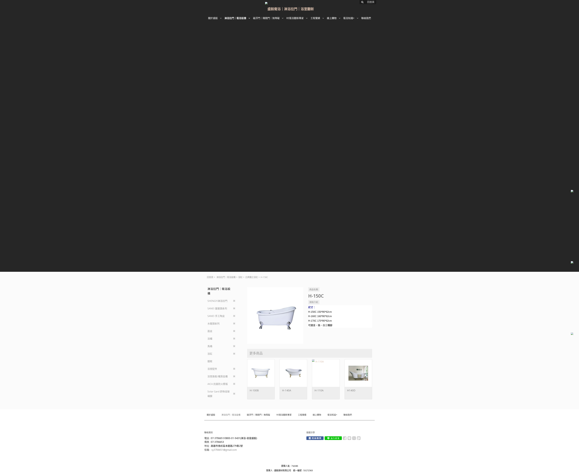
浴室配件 (212, 369)
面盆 (209, 331)
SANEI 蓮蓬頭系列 (217, 308)
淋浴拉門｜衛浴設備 (226, 277)
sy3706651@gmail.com (224, 449)
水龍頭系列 (213, 323)
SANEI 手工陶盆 (216, 316)
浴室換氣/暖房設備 (217, 376)
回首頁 (210, 277)
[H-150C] (275, 315)
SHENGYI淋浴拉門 (217, 301)
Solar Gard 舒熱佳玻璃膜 (218, 394)
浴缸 (240, 277)
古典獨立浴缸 (251, 277)
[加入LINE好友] (333, 438)
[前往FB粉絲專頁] (315, 438)
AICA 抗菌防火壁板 (217, 384)
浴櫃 (209, 338)
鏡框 (209, 361)
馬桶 (209, 346)
